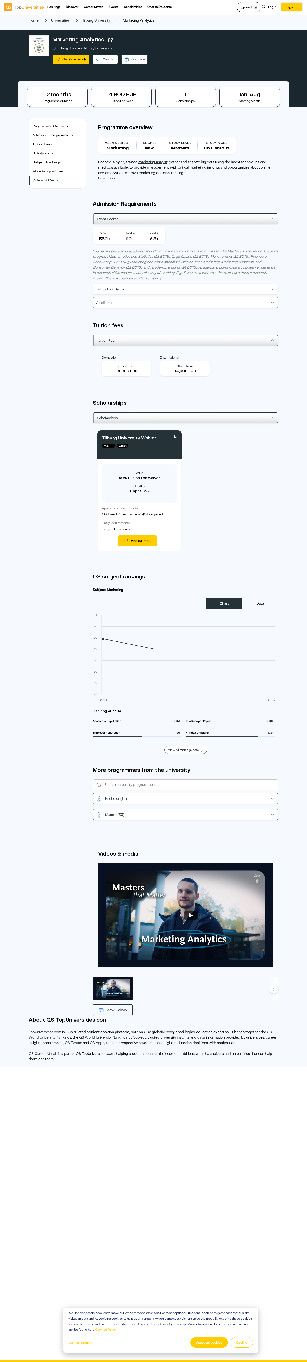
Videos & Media (45, 180)
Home (34, 20)
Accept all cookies (209, 1342)
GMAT (104, 233)
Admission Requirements (53, 135)
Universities (60, 20)
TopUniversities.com (45, 1032)
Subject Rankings (47, 162)
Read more (107, 178)
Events (113, 7)
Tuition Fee (106, 340)
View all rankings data (183, 750)
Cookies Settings (81, 1343)
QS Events (73, 1043)
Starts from (126, 366)
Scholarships (133, 7)
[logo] (24, 7)
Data (260, 603)
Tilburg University (96, 20)
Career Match (93, 7)
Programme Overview (51, 126)
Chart (224, 603)
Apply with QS (249, 7)
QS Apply (97, 1043)
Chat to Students (159, 7)
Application (105, 302)
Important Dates (110, 289)
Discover (72, 7)
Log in (272, 7)
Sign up (292, 7)
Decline (241, 1342)
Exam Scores (107, 219)
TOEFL (130, 233)
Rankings (53, 7)
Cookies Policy (105, 1330)
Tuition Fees (42, 144)
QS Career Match (43, 1053)
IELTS (154, 233)
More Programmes (48, 171)
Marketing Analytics (78, 39)
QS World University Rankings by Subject (112, 1037)
